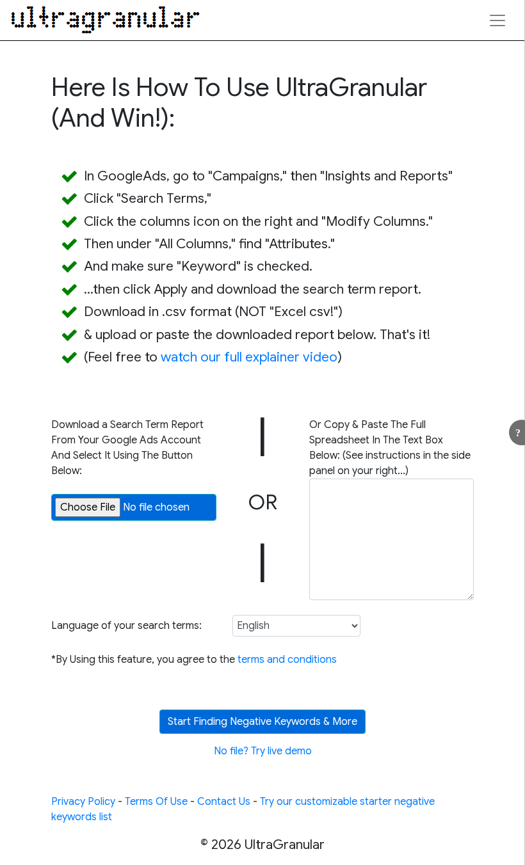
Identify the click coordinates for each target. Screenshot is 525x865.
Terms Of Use (156, 801)
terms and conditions (287, 659)
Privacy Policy (83, 801)
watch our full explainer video (249, 357)
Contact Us (223, 801)
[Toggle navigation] (497, 20)
